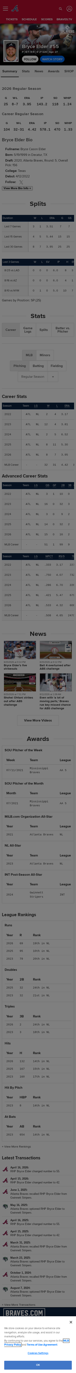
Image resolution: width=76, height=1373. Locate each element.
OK (38, 1365)
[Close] (71, 1322)
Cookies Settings (38, 1353)
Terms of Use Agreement (42, 1344)
